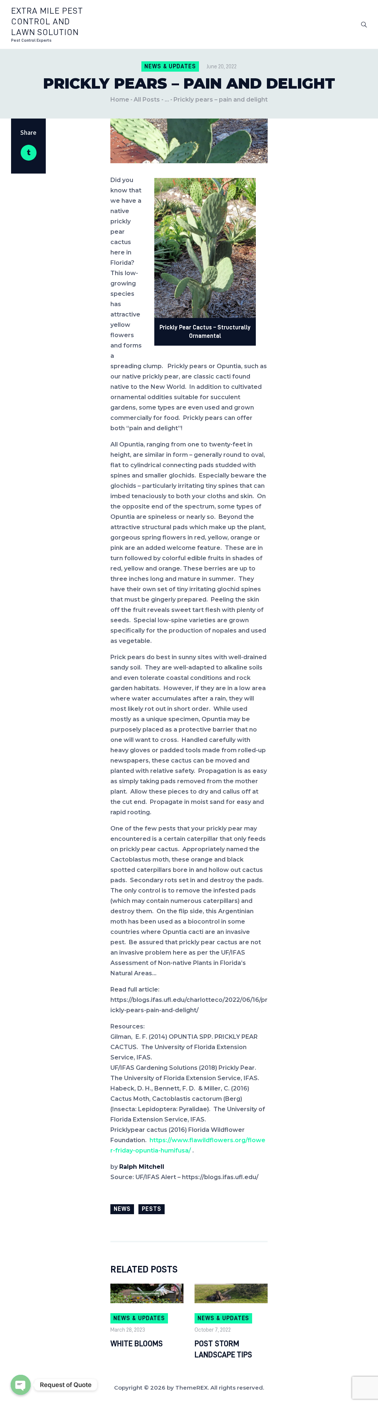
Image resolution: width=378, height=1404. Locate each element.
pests (151, 1209)
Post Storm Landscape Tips (223, 1349)
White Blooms (136, 1344)
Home (119, 99)
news (122, 1209)
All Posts (147, 99)
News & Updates (170, 66)
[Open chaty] (21, 1385)
